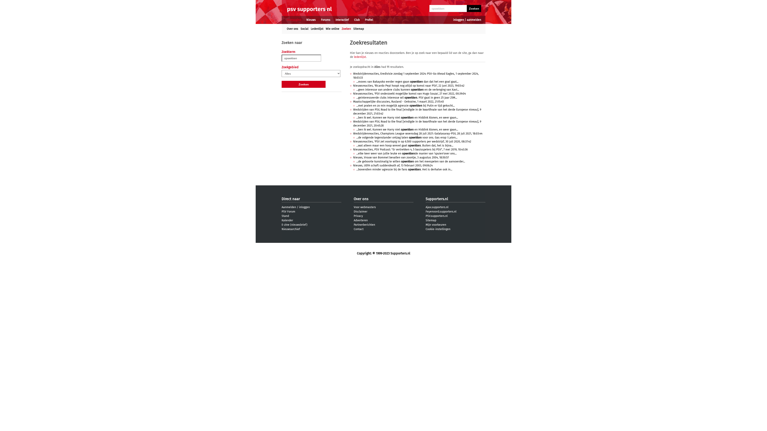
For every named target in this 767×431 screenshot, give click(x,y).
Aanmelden (289, 207)
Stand (285, 216)
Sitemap (358, 29)
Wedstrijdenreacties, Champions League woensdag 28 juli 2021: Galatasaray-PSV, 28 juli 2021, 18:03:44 (417, 133)
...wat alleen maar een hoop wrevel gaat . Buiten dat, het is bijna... (404, 145)
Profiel (369, 20)
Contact (359, 229)
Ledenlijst (317, 29)
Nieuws (311, 20)
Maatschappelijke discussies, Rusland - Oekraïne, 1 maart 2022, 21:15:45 (398, 101)
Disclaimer (360, 211)
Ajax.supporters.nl (437, 207)
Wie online (332, 29)
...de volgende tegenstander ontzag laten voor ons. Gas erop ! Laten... (406, 137)
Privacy (358, 216)
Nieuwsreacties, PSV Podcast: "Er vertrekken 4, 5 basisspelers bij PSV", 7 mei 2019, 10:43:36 (410, 149)
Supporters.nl (437, 199)
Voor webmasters (365, 207)
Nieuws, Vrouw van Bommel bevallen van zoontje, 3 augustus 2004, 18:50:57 (401, 157)
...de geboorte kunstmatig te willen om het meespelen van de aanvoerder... (410, 161)
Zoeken (346, 29)
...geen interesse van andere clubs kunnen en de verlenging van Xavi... (407, 89)
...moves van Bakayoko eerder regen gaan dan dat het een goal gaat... (407, 81)
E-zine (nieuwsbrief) (294, 224)
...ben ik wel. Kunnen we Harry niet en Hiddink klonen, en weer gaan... (407, 117)
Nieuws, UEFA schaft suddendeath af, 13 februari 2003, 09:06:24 (393, 165)
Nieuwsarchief (291, 229)
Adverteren (361, 220)
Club (357, 20)
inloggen (458, 20)
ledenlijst (360, 57)
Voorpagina (294, 20)
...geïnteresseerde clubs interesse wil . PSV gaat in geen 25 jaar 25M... (406, 97)
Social (304, 29)
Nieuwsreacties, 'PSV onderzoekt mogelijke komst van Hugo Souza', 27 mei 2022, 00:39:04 (409, 93)
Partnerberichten (364, 224)
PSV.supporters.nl (437, 216)
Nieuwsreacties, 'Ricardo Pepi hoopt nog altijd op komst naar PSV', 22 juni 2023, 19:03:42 (408, 85)
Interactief (342, 20)
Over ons (292, 29)
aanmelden (474, 20)
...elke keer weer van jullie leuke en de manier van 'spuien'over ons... (406, 153)
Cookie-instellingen (438, 229)
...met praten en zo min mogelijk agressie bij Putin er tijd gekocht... (405, 105)
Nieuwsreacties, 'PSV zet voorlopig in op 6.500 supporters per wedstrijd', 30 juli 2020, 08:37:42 (412, 141)
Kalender (287, 220)
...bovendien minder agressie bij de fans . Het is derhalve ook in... (404, 169)
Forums (325, 20)
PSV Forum (288, 211)
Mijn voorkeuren (436, 224)
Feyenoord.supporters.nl (441, 211)
